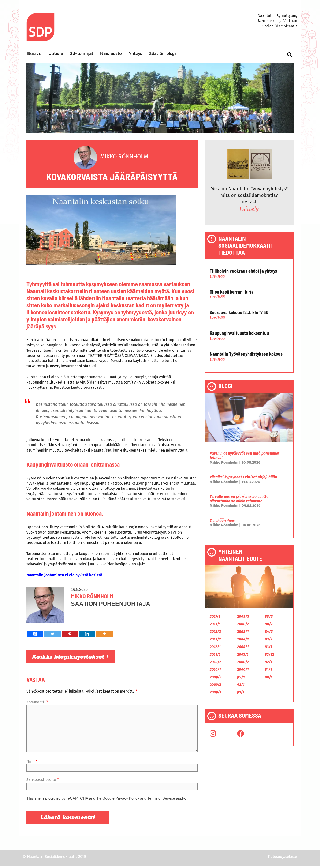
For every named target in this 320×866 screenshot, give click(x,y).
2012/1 (215, 646)
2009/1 (215, 692)
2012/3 (215, 631)
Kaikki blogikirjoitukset (69, 656)
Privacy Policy (127, 798)
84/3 (269, 631)
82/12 (269, 654)
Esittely (249, 209)
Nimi (31, 761)
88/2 (268, 624)
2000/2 (243, 662)
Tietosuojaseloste (282, 856)
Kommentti (37, 702)
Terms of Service (161, 798)
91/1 (240, 692)
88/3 (269, 616)
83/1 (268, 646)
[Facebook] (35, 634)
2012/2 (215, 639)
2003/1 (242, 654)
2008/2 (243, 624)
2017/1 (215, 616)
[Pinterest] (70, 634)
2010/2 (215, 662)
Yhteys (135, 53)
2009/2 (215, 684)
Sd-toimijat (81, 53)
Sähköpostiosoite (42, 779)
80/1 (268, 677)
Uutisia (55, 53)
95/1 (241, 677)
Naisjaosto (111, 53)
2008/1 (243, 631)
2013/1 (215, 624)
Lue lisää (217, 276)
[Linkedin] (87, 634)
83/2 (268, 639)
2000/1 (243, 669)
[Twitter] (52, 634)
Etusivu (33, 53)
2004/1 (243, 646)
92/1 (240, 684)
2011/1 (215, 654)
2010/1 (215, 669)
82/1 (268, 662)
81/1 (268, 669)
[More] (104, 634)
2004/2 (243, 639)
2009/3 (215, 677)
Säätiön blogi (162, 53)
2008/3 (243, 616)
